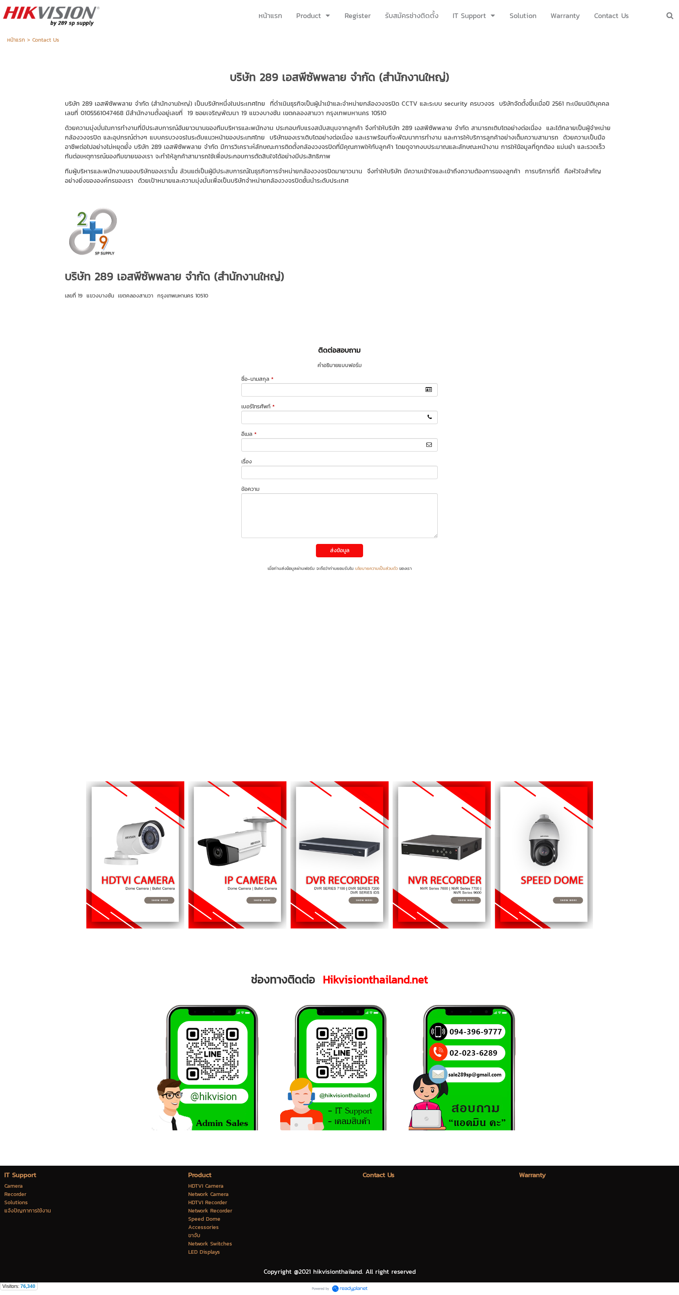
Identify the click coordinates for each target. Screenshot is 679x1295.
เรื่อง (246, 461)
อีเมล (249, 434)
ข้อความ (250, 489)
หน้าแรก (16, 40)
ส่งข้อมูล (339, 550)
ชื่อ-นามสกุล (257, 379)
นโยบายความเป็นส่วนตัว (376, 568)
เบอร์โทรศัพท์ (258, 406)
